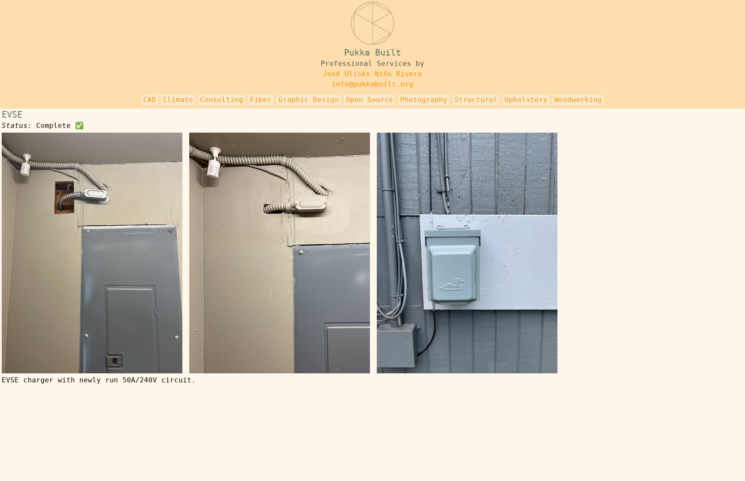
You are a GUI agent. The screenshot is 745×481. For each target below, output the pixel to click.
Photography (424, 100)
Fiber (261, 100)
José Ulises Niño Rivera (372, 74)
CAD (149, 100)
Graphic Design (309, 100)
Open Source (369, 100)
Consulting (221, 100)
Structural (476, 100)
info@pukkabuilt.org (372, 84)
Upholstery (526, 100)
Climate (178, 100)
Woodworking (578, 100)
